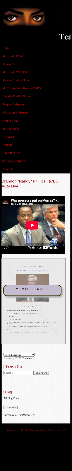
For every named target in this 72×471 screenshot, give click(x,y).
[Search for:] (19, 373)
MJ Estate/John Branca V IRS (21, 88)
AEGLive (8, 136)
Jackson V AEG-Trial (16, 80)
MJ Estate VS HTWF (16, 72)
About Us (8, 169)
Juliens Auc (9, 64)
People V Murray (13, 104)
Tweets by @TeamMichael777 (19, 415)
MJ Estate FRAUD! (15, 56)
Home (6, 48)
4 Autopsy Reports (14, 161)
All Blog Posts (11, 398)
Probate (7, 144)
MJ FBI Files (10, 128)
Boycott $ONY (11, 152)
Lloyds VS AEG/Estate (16, 96)
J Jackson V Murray (15, 112)
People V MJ (10, 120)
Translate (27, 358)
